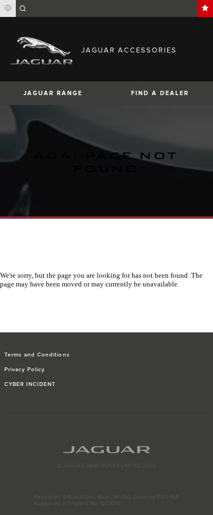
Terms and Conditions (37, 355)
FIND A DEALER (160, 93)
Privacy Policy (24, 369)
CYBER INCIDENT (30, 384)
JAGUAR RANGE (52, 93)
